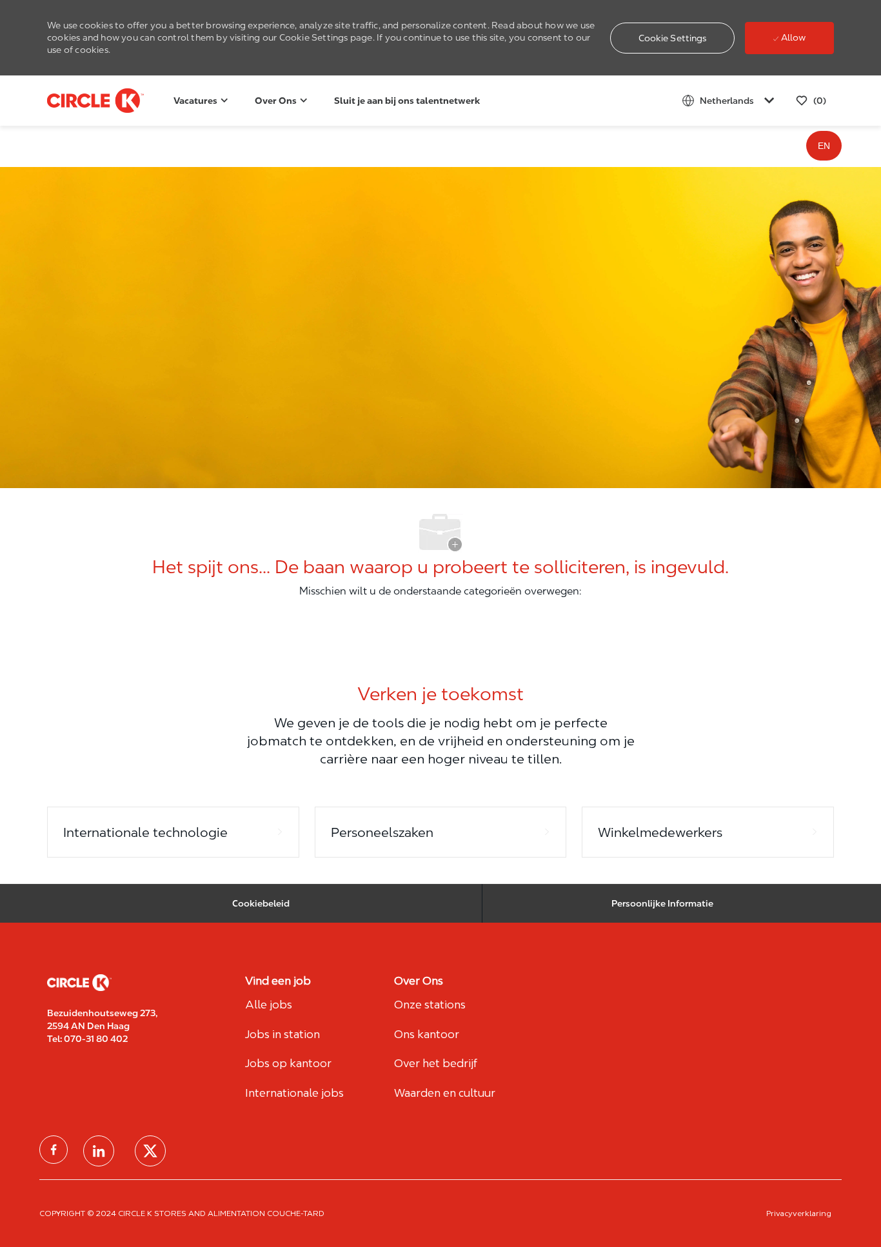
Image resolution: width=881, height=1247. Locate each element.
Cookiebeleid (261, 903)
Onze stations (430, 1004)
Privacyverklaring (798, 1213)
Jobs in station (282, 1034)
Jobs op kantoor (288, 1063)
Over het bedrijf (435, 1063)
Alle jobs (268, 1004)
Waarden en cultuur (444, 1092)
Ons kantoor (426, 1034)
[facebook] (53, 1149)
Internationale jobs (294, 1092)
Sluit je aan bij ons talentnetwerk (407, 100)
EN (824, 146)
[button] (672, 38)
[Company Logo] (79, 100)
